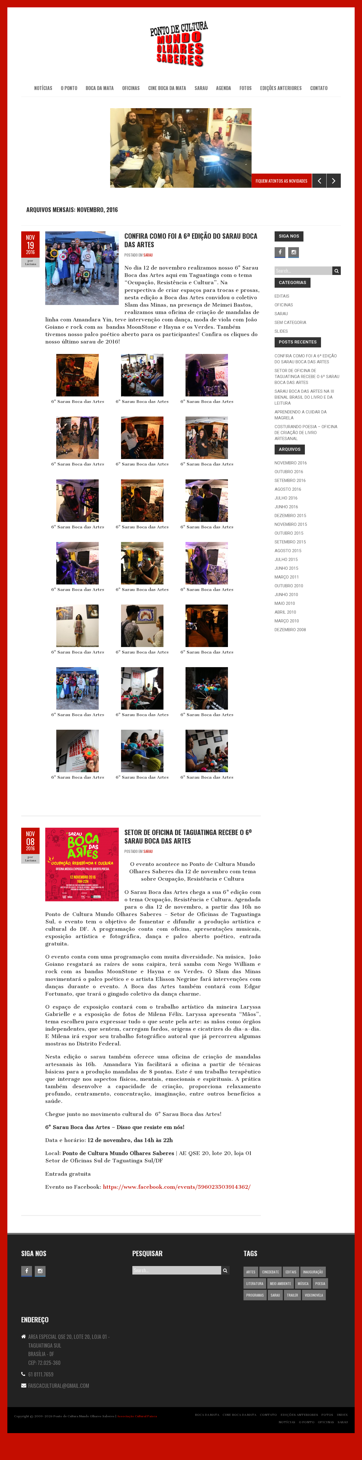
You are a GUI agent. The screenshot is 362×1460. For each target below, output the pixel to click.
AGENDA (223, 88)
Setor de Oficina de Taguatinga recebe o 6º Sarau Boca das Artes (188, 836)
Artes (250, 1271)
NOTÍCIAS (43, 88)
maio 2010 (285, 603)
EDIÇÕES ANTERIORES (281, 88)
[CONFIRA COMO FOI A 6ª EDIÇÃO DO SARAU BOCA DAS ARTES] (82, 235)
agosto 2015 (288, 550)
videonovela (314, 1295)
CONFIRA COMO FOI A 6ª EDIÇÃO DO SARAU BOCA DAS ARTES (190, 239)
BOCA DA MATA (100, 88)
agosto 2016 (288, 489)
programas (255, 1295)
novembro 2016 (291, 463)
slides (281, 331)
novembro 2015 (291, 524)
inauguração (313, 1271)
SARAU (201, 88)
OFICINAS (131, 88)
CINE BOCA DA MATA (167, 88)
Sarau (148, 255)
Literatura (254, 1283)
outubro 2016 (289, 471)
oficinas (284, 305)
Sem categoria (290, 322)
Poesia (320, 1283)
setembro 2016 (290, 480)
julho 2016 (286, 498)
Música (303, 1283)
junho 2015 (286, 568)
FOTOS (327, 1415)
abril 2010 (285, 612)
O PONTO (69, 88)
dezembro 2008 (290, 629)
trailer (292, 1295)
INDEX (342, 1415)
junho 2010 (286, 594)
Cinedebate (270, 1271)
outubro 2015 (289, 533)
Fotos (246, 88)
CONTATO (318, 88)
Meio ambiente (280, 1283)
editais (282, 296)
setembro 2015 (290, 542)
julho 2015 (286, 559)
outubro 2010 (289, 585)
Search (336, 270)
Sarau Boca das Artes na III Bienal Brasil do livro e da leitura (304, 397)
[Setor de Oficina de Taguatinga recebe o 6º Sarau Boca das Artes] (82, 831)
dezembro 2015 (290, 515)
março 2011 (287, 577)
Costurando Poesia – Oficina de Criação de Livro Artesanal (306, 432)
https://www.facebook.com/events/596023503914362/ (177, 1187)
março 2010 (287, 621)
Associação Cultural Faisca (137, 1416)
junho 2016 (286, 506)
